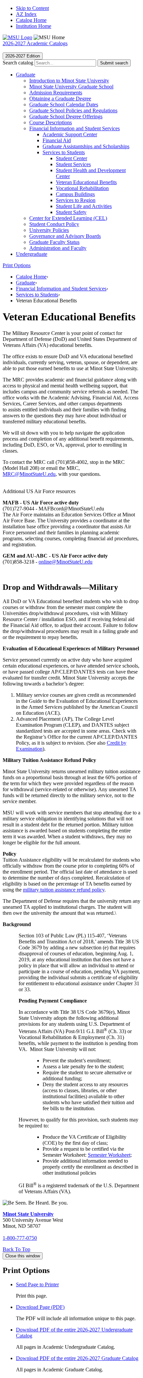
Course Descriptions (50, 122)
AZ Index (26, 14)
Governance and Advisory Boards (65, 236)
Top (16, 1249)
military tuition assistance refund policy (63, 890)
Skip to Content (32, 8)
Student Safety (71, 212)
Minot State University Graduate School (71, 86)
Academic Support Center (70, 134)
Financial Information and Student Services (74, 128)
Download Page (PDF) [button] (40, 1307)
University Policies (49, 230)
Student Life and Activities (84, 206)
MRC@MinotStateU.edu (29, 474)
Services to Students (64, 152)
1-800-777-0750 (20, 1238)
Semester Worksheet (109, 1155)
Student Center (71, 158)
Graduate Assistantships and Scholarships (86, 146)
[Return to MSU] (17, 37)
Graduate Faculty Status (54, 242)
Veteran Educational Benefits (86, 182)
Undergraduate (31, 254)
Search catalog (18, 62)
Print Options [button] (17, 265)
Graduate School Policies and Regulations (73, 110)
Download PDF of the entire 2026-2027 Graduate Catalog (77, 1358)
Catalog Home (31, 20)
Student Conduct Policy (54, 224)
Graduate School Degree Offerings (65, 116)
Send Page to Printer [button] (37, 1284)
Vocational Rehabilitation (82, 188)
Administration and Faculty (57, 248)
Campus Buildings (75, 194)
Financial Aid (57, 140)
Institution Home (33, 26)
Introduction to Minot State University (69, 80)
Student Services (73, 164)
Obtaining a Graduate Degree (60, 98)
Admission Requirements (55, 92)
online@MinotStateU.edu (65, 562)
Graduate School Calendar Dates (63, 104)
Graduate (25, 74)
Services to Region (75, 200)
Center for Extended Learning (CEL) (68, 218)
